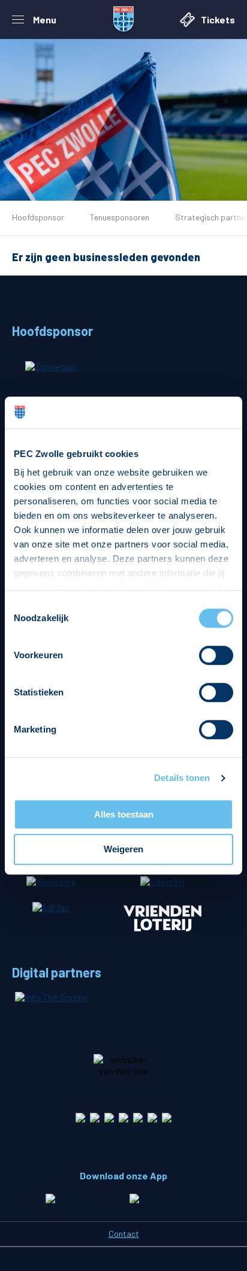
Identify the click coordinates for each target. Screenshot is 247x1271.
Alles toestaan (123, 814)
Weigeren (123, 850)
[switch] (216, 655)
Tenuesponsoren (119, 217)
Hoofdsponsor (38, 217)
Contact (124, 1233)
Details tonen (182, 778)
